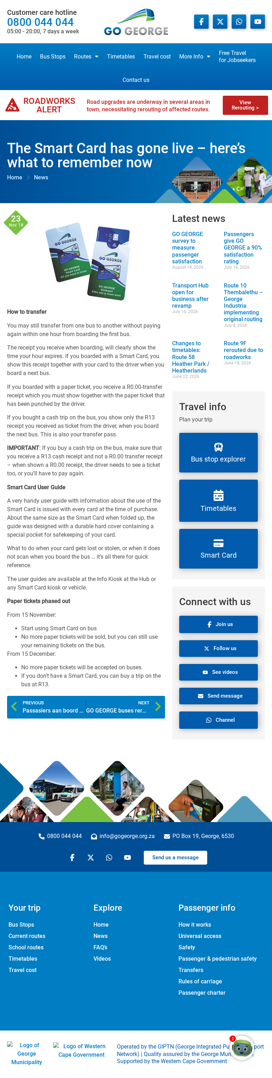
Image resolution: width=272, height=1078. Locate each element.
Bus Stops (53, 56)
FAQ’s (100, 947)
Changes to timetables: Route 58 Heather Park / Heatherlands (190, 357)
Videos (102, 958)
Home (24, 56)
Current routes (26, 936)
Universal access (199, 936)
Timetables (121, 56)
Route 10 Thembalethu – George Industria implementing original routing (243, 302)
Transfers (190, 970)
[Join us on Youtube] (257, 22)
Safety (186, 947)
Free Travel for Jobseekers (237, 56)
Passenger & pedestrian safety (217, 958)
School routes (26, 947)
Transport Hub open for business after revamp (190, 295)
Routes (82, 56)
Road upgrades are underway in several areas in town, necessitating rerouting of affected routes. (148, 106)
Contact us (136, 80)
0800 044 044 (43, 21)
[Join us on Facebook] (201, 22)
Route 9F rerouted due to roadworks (243, 350)
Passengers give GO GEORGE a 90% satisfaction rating (243, 248)
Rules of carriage (200, 981)
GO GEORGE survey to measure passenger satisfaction (187, 248)
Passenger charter (202, 992)
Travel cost (157, 56)
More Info (191, 56)
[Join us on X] (220, 22)
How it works (194, 924)
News (101, 936)
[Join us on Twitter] (92, 857)
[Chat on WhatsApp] (239, 22)
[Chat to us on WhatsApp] (110, 857)
